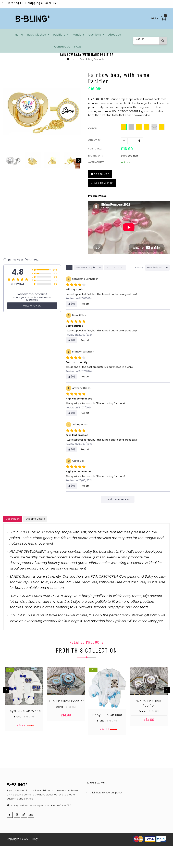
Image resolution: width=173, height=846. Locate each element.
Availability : (96, 162)
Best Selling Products (92, 59)
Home (19, 35)
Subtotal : (95, 148)
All (69, 267)
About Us (114, 35)
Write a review (32, 305)
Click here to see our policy (106, 792)
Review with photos (88, 267)
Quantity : (95, 140)
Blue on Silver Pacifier (66, 701)
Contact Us (62, 47)
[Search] (163, 40)
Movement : (95, 155)
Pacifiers (59, 35)
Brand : (18, 716)
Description (13, 518)
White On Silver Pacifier (148, 703)
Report (85, 303)
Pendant (78, 35)
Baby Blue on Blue (107, 715)
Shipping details (35, 518)
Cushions (95, 35)
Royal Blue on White (24, 711)
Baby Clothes (37, 35)
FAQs (77, 47)
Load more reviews (117, 499)
